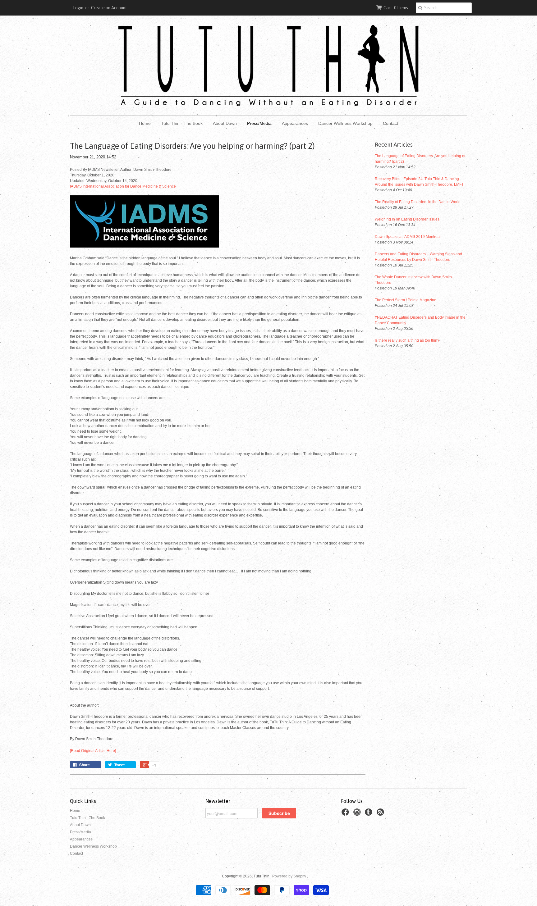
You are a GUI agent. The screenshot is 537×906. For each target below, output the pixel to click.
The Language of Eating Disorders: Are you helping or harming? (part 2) (420, 159)
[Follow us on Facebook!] (346, 814)
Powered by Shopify (289, 876)
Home (145, 123)
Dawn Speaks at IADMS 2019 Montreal (408, 236)
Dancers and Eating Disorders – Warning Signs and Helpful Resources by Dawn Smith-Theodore (418, 257)
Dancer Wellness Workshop (345, 123)
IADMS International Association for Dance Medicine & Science (123, 186)
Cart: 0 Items (395, 7)
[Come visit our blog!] (369, 814)
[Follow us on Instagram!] (358, 814)
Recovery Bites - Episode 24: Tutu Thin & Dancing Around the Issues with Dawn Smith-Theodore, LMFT (419, 182)
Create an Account (109, 7)
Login (78, 7)
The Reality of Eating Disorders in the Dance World (418, 202)
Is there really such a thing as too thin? (407, 340)
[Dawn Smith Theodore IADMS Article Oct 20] (144, 246)
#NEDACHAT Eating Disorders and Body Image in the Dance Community (420, 320)
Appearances (295, 123)
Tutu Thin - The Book (182, 123)
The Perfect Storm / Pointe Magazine (405, 300)
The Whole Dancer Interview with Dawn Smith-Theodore (414, 280)
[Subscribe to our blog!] (381, 814)
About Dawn (225, 123)
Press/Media (259, 123)
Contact (390, 123)
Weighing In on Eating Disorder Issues (407, 219)
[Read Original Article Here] (93, 751)
